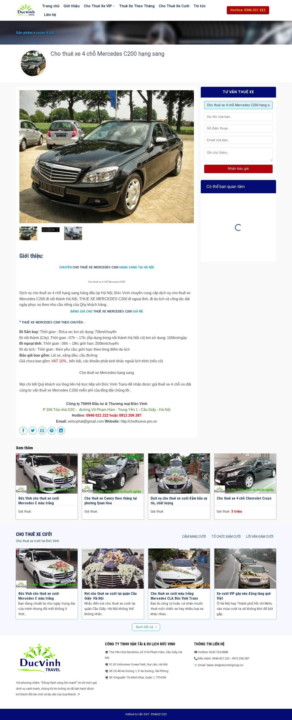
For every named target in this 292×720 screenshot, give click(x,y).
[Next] (185, 156)
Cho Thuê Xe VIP (98, 6)
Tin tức (199, 6)
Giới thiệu (71, 6)
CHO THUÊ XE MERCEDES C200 (95, 267)
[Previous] (28, 156)
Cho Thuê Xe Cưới (174, 6)
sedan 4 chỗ (45, 33)
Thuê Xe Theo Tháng (137, 6)
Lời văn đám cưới (259, 536)
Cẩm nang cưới (194, 536)
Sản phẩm (24, 33)
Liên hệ (50, 15)
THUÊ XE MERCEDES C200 (112, 311)
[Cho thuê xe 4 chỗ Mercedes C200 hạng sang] (28, 233)
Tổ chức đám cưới (226, 536)
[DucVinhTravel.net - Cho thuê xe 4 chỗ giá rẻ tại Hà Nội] (25, 10)
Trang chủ (50, 6)
